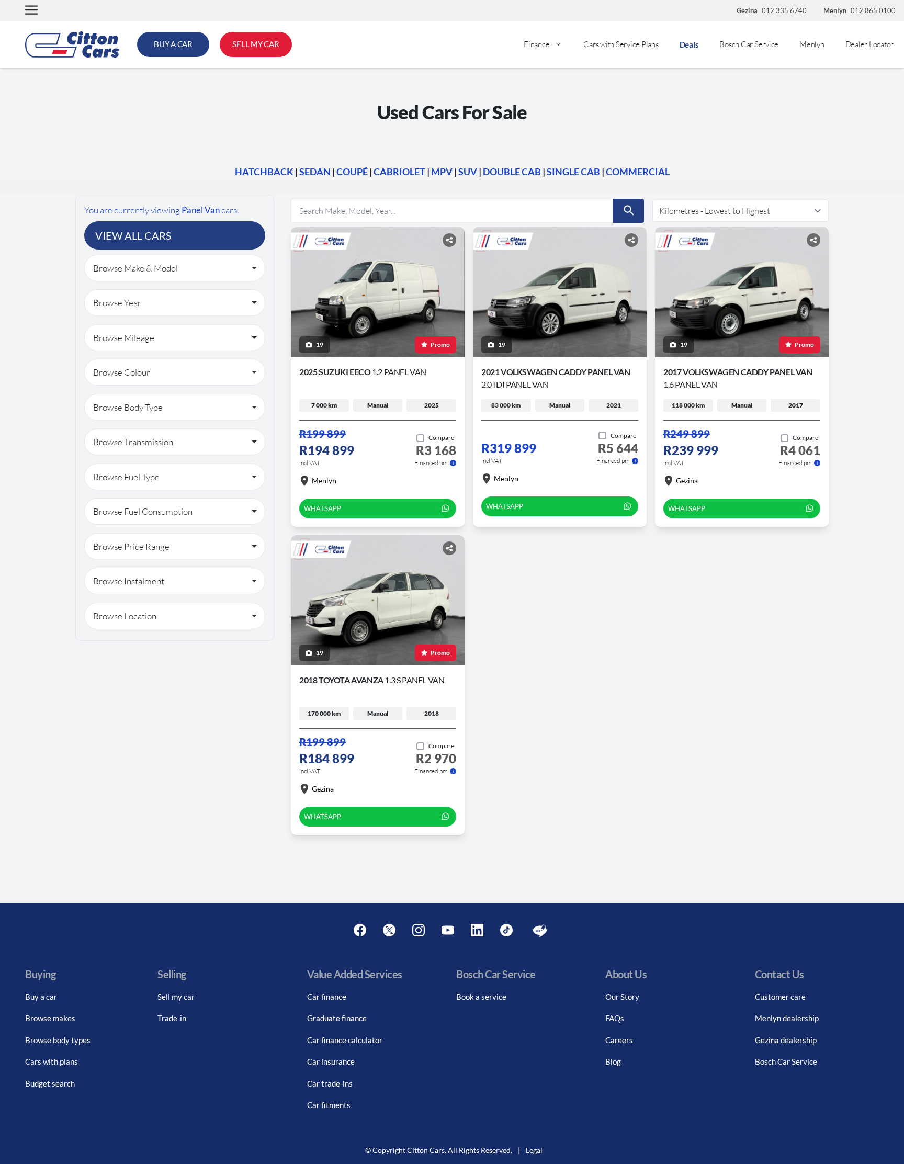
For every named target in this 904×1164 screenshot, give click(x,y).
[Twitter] (389, 930)
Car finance (326, 996)
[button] (31, 11)
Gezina (687, 480)
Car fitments (329, 1105)
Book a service (481, 996)
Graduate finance (337, 1018)
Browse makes (50, 1018)
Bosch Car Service (748, 44)
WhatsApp (322, 508)
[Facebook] (360, 930)
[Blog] (539, 930)
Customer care (780, 996)
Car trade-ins (330, 1083)
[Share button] (449, 240)
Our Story (622, 996)
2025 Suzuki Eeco (362, 372)
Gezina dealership (786, 1040)
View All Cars (133, 235)
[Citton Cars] (72, 44)
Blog (613, 1061)
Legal (534, 1150)
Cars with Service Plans (620, 44)
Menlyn (811, 44)
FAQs (614, 1018)
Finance (536, 44)
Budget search (50, 1083)
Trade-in (171, 1018)
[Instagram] (418, 930)
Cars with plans (51, 1061)
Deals (689, 44)
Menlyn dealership (787, 1018)
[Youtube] (448, 930)
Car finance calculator (344, 1040)
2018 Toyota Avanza (371, 680)
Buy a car (41, 996)
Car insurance (331, 1061)
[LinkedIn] (477, 930)
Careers (619, 1040)
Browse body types (58, 1040)
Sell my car (176, 996)
